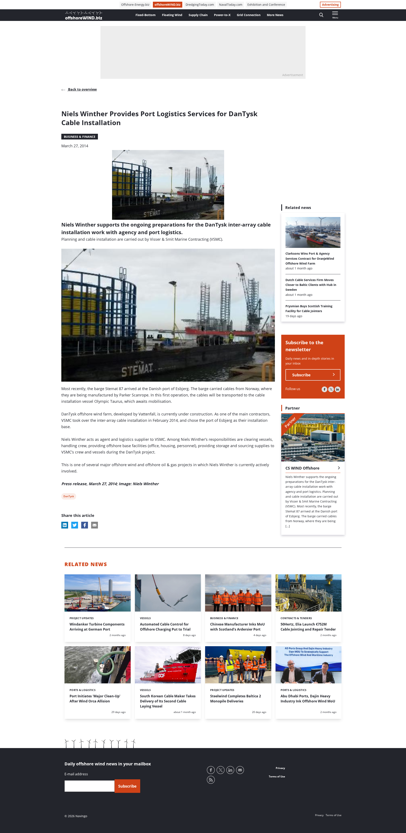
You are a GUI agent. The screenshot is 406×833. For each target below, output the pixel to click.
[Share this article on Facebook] (84, 525)
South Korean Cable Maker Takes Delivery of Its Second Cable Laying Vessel (168, 701)
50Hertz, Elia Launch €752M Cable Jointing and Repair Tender (308, 627)
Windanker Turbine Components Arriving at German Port (97, 627)
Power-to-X (222, 15)
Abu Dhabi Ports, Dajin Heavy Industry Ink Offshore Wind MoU (308, 698)
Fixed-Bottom (146, 15)
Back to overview (82, 89)
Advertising (330, 5)
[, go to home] (83, 15)
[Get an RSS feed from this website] (211, 780)
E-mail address (76, 774)
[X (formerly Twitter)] (331, 389)
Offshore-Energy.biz (135, 5)
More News (275, 15)
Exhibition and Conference (266, 5)
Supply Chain (198, 15)
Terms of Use (277, 776)
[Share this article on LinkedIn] (64, 525)
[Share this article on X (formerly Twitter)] (74, 525)
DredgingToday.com (200, 5)
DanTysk (68, 497)
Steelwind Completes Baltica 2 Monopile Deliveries (235, 698)
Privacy (280, 768)
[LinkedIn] (337, 389)
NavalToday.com (230, 5)
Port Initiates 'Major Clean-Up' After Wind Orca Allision (95, 698)
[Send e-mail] (240, 770)
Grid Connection (249, 15)
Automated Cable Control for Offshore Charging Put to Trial (165, 627)
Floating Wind (172, 15)
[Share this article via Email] (94, 525)
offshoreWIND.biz (168, 5)
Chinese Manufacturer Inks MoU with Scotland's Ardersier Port (237, 627)
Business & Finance (79, 137)
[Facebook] (324, 389)
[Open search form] (321, 15)
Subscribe (301, 374)
